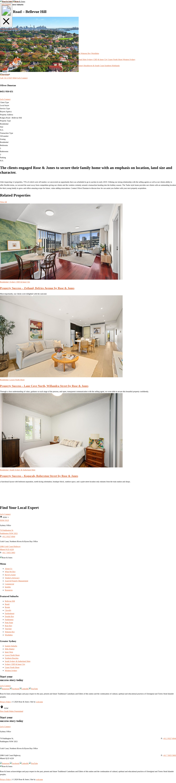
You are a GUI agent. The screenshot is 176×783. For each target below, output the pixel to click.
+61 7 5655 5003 (8, 553)
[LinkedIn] (24, 689)
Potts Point (9, 623)
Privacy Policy (5, 702)
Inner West (9, 652)
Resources (9, 590)
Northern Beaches (11, 658)
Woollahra (9, 635)
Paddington (9, 620)
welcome (39, 702)
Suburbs (3, 47)
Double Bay (9, 616)
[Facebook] (15, 689)
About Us (3, 29)
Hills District (9, 649)
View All (3, 202)
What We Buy (13, 29)
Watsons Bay (10, 632)
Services (3, 32)
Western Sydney (11, 670)
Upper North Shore (12, 667)
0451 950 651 (6, 91)
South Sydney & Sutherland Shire (17, 661)
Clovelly (8, 610)
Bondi (7, 604)
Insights (3, 69)
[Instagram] (5, 689)
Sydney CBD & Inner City (15, 664)
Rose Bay (8, 626)
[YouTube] (33, 689)
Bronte (7, 607)
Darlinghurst (9, 613)
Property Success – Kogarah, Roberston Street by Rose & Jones (39, 475)
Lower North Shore (12, 655)
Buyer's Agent (10, 575)
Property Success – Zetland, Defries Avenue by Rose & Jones (37, 288)
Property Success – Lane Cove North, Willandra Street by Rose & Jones (44, 385)
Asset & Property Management (16, 581)
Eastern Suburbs (11, 646)
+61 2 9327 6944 (8, 537)
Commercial (9, 584)
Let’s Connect (5, 514)
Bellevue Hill (10, 601)
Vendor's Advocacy (12, 578)
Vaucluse (8, 629)
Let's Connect (6, 4)
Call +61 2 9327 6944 (8, 78)
